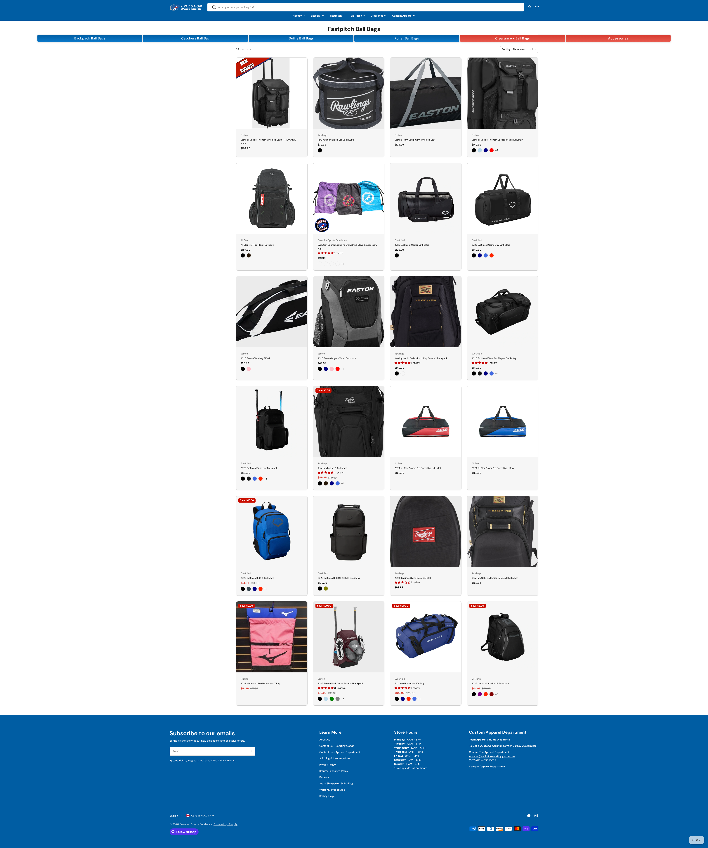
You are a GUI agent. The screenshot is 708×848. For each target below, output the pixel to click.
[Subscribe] (251, 751)
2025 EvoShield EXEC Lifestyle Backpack (339, 578)
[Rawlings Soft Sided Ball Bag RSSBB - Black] (320, 150)
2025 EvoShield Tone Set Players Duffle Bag (494, 358)
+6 (496, 694)
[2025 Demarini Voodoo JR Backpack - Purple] (480, 694)
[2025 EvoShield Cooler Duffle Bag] (425, 198)
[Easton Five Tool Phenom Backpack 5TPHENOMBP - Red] (491, 150)
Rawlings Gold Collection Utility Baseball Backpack (421, 358)
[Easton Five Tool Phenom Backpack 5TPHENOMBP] (502, 93)
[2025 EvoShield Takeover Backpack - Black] (243, 478)
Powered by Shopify (225, 824)
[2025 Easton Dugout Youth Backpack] (348, 311)
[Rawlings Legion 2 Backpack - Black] (320, 483)
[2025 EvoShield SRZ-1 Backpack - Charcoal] (249, 589)
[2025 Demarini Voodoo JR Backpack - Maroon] (491, 694)
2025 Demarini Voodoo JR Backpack (490, 683)
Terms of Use (210, 760)
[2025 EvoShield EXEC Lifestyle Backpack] (348, 531)
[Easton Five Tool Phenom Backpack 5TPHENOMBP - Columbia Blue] (480, 150)
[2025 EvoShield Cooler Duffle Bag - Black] (397, 255)
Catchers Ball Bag (195, 38)
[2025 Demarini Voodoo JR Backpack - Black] (474, 694)
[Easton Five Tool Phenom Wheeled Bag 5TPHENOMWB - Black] (271, 93)
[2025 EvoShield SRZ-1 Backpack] (271, 531)
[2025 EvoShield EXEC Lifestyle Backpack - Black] (320, 588)
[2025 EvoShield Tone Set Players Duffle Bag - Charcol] (480, 373)
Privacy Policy (327, 764)
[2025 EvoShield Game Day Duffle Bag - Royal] (485, 255)
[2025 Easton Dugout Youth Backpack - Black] (320, 369)
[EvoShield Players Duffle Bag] (425, 637)
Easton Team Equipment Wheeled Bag (415, 139)
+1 (342, 263)
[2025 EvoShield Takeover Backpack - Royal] (254, 478)
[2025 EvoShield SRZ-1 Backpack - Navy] (254, 589)
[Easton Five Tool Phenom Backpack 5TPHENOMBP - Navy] (485, 150)
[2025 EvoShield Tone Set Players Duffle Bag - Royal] (491, 373)
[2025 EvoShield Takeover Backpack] (271, 421)
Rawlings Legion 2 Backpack (332, 468)
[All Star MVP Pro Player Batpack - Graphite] (249, 255)
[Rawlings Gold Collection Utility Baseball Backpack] (425, 311)
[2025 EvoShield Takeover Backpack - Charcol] (249, 478)
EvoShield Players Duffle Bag (409, 683)
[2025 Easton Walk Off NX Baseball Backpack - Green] (331, 699)
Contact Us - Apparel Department (339, 752)
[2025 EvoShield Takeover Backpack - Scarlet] (260, 478)
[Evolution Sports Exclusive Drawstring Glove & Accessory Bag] (348, 198)
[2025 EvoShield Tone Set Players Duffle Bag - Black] (474, 373)
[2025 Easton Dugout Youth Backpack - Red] (337, 369)
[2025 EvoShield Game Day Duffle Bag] (502, 198)
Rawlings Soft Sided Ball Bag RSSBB (336, 139)
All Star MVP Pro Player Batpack (257, 244)
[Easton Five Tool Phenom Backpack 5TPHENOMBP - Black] (474, 150)
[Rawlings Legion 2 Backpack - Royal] (337, 483)
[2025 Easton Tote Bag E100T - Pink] (249, 369)
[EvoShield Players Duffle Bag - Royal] (414, 699)
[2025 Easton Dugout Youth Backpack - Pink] (331, 369)
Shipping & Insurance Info (334, 758)
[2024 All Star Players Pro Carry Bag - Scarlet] (425, 421)
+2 (496, 150)
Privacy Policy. (227, 760)
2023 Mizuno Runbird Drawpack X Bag (260, 683)
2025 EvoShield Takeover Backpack (259, 468)
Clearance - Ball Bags (512, 38)
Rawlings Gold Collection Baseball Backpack (495, 578)
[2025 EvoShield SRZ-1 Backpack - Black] (243, 589)
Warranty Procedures (332, 789)
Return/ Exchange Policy (333, 771)
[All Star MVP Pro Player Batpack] (271, 198)
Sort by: (506, 49)
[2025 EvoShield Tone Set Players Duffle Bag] (502, 311)
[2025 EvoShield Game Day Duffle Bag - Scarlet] (491, 255)
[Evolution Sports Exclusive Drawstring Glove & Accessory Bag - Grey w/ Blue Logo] (326, 264)
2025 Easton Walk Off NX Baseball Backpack (340, 683)
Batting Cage (327, 796)
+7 (342, 698)
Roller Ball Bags (407, 38)
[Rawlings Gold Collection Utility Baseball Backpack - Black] (397, 373)
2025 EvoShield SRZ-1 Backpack (257, 578)
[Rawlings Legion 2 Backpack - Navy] (331, 483)
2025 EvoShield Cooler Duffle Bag (412, 244)
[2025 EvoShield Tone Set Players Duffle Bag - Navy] (485, 373)
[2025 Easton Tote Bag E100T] (271, 311)
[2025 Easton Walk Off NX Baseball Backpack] (348, 637)
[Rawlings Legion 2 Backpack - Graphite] (326, 483)
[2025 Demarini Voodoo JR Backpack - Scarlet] (485, 694)
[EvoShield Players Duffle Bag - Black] (397, 699)
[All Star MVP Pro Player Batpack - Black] (243, 255)
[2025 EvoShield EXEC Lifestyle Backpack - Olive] (326, 588)
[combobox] (365, 7)
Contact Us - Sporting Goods (336, 745)
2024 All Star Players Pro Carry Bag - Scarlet (418, 468)
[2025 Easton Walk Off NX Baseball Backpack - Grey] (337, 699)
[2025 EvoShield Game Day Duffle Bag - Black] (474, 255)
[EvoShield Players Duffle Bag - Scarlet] (408, 699)
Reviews (324, 777)
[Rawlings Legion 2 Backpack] (348, 421)
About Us (324, 739)
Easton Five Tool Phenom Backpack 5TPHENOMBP (497, 139)
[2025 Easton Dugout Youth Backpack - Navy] (326, 369)
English (174, 815)
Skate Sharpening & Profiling (336, 783)
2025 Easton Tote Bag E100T (255, 358)
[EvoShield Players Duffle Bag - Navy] (402, 699)
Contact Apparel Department (487, 766)
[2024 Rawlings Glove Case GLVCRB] (425, 531)
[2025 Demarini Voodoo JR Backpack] (502, 637)
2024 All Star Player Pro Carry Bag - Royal (493, 468)
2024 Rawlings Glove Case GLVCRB (413, 578)
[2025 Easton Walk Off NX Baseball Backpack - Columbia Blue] (326, 699)
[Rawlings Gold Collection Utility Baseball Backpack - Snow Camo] (402, 373)
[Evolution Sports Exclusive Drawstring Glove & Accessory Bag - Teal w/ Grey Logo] (337, 264)
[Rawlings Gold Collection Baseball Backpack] (502, 531)
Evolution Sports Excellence (196, 824)
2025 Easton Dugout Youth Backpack (337, 358)
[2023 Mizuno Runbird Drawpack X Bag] (271, 637)
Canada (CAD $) (201, 815)
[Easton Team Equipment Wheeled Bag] (425, 93)
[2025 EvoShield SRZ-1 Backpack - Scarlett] (260, 589)
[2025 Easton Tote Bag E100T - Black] (243, 369)
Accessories (618, 38)
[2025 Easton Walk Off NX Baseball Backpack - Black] (320, 699)
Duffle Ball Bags (301, 38)
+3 (265, 478)
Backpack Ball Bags (89, 38)
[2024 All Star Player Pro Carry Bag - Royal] (502, 421)
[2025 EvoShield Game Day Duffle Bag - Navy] (480, 255)
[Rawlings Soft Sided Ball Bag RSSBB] (348, 93)
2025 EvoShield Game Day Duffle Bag (491, 244)
